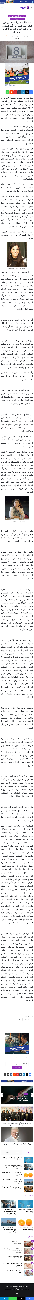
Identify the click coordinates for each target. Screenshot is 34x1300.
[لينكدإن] (23, 92)
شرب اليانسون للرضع (17, 1241)
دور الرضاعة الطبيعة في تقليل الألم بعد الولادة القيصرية (17, 1099)
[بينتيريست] (15, 92)
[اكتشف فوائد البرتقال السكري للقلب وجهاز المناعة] (28, 1175)
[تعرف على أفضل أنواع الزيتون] (28, 1258)
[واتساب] (7, 92)
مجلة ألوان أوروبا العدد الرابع (17, 19)
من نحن (27, 1289)
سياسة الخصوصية (9, 1289)
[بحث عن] (32, 8)
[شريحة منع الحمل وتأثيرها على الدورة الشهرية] (28, 1273)
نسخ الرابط (17, 1067)
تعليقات (7, 1152)
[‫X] (27, 92)
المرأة (14, 12)
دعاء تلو (11, 16)
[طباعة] (5, 1074)
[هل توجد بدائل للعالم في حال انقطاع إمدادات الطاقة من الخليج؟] (28, 1182)
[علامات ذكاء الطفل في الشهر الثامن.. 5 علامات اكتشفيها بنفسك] (28, 1251)
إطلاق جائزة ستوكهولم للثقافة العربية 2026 (12, 1157)
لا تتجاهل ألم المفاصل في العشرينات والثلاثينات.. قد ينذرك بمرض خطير (10, 1211)
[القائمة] (2, 8)
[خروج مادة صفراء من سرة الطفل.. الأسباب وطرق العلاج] (28, 1266)
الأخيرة (27, 1152)
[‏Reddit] (11, 92)
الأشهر (17, 1152)
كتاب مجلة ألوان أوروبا (19, 1289)
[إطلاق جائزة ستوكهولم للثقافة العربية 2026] (28, 1160)
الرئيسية (18, 12)
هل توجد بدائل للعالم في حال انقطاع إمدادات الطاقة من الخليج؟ (9, 1229)
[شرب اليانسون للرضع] (28, 1244)
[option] (17, 1095)
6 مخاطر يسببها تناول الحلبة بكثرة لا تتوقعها (12, 1187)
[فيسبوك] (31, 92)
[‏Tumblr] (19, 92)
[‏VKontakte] (11, 1074)
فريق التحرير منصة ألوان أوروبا (23, 36)
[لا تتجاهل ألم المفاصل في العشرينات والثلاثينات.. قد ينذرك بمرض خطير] (28, 1167)
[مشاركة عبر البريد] (8, 1074)
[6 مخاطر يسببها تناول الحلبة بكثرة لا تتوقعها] (28, 1189)
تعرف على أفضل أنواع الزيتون (15, 1256)
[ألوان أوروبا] (25, 7)
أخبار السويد (22, 16)
